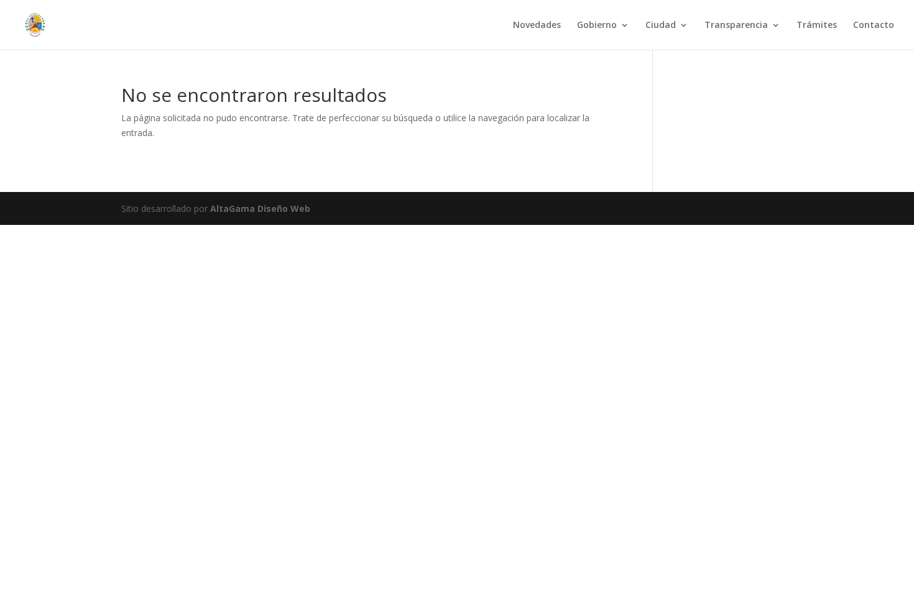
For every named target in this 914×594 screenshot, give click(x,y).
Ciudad (660, 25)
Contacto (873, 25)
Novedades (537, 25)
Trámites (816, 25)
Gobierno (597, 25)
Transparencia (736, 25)
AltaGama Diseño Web (260, 208)
